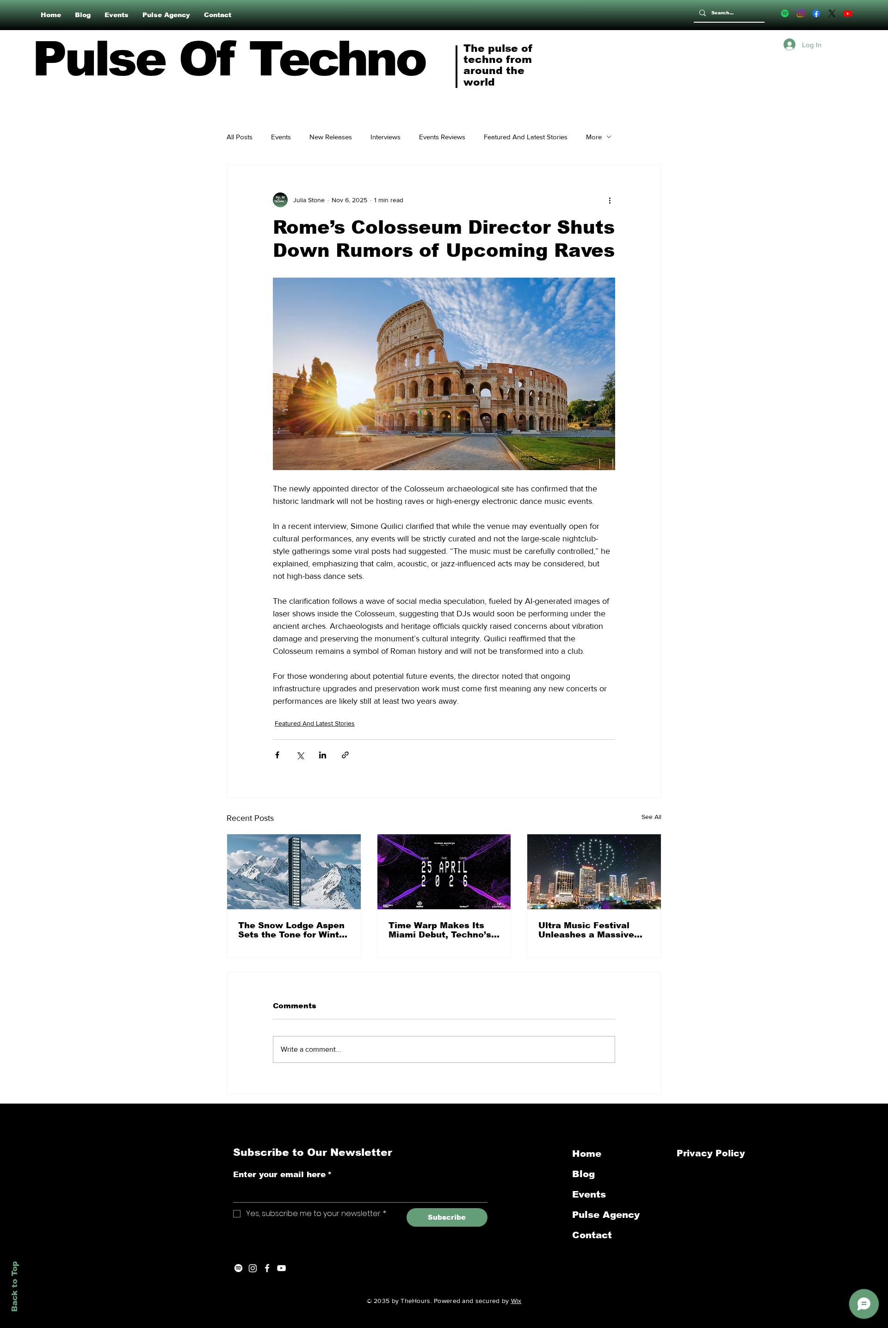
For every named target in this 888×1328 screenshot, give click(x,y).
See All (651, 816)
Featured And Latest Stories (525, 137)
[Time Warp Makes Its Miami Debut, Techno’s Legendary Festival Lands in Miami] (444, 871)
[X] (832, 13)
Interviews (385, 137)
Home (586, 1153)
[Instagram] (801, 13)
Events (281, 137)
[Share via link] (345, 755)
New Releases (330, 137)
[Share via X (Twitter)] (300, 755)
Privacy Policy (712, 1153)
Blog (583, 1174)
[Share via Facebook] (277, 755)
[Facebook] (816, 13)
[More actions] (609, 199)
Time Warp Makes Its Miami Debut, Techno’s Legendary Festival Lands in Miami (439, 930)
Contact (592, 1235)
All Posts (240, 137)
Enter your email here (282, 1174)
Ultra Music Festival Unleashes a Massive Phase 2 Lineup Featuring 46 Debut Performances (586, 930)
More (594, 137)
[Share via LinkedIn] (322, 755)
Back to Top (14, 1286)
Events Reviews (442, 137)
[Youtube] (848, 13)
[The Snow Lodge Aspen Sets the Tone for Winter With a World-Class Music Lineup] (294, 871)
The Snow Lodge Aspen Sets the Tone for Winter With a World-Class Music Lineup (293, 930)
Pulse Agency (606, 1215)
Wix (516, 1300)
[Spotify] (785, 13)
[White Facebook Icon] (267, 1268)
